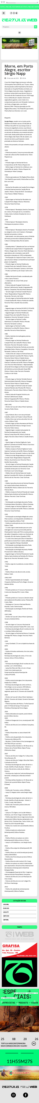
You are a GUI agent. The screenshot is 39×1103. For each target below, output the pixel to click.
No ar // (8, 7)
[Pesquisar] (35, 26)
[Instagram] (14, 13)
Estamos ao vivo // (20, 7)
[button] (19, 32)
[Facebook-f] (11, 13)
